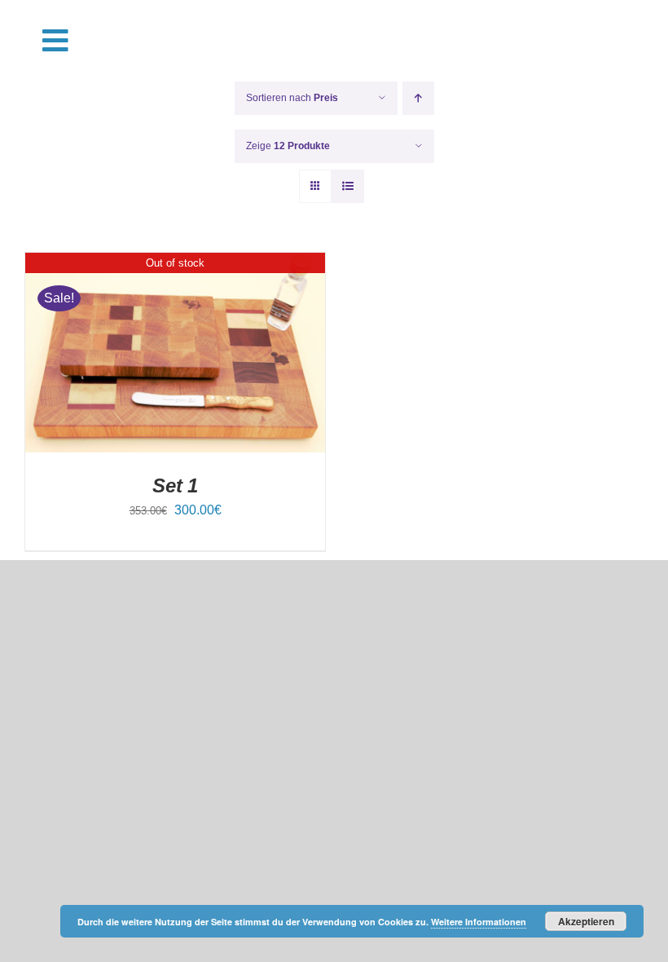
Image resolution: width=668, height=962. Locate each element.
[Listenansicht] (347, 186)
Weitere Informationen (478, 922)
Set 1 (175, 485)
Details (175, 355)
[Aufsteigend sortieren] (418, 98)
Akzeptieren (586, 921)
